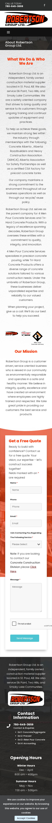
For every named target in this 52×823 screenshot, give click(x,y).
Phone (13, 499)
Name (13, 483)
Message (15, 579)
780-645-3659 (14, 6)
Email (13, 516)
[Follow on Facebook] (44, 5)
